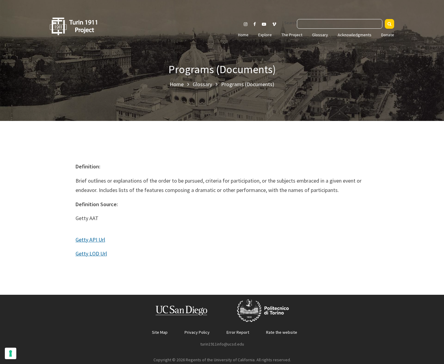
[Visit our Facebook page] (254, 24)
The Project (292, 34)
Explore (265, 34)
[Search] (389, 24)
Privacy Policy (197, 332)
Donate (387, 34)
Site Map (160, 332)
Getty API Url (90, 239)
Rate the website (281, 332)
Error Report (238, 332)
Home (243, 34)
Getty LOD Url (91, 253)
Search (290, 22)
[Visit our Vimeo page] (276, 24)
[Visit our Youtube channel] (264, 24)
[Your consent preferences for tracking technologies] (10, 353)
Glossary (320, 34)
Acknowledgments (355, 34)
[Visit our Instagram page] (245, 24)
